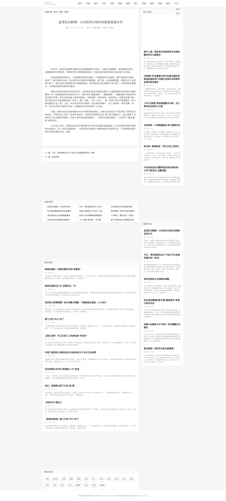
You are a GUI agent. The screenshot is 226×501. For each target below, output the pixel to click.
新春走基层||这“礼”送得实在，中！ (61, 286)
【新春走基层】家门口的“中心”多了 (62, 419)
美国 (63, 479)
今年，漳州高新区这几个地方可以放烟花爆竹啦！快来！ (74, 153)
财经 (120, 3)
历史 (144, 3)
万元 (69, 485)
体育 (112, 3)
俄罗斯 (78, 485)
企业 (86, 485)
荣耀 (93, 485)
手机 (108, 479)
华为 (116, 479)
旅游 (128, 3)
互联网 (102, 485)
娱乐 (96, 3)
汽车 (104, 3)
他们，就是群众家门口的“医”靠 (60, 386)
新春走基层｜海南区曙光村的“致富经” (63, 269)
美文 (178, 14)
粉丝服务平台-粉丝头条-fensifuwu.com (133, 496)
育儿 (136, 3)
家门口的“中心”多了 (54, 319)
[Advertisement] (90, 46)
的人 (93, 479)
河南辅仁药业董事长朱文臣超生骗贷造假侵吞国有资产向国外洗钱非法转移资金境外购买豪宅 (162, 79)
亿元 (123, 479)
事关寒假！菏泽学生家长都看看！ (160, 348)
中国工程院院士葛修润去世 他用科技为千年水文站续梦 (70, 352)
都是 (71, 479)
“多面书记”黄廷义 (53, 402)
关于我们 (81, 496)
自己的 (55, 479)
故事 (178, 9)
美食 (152, 3)
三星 (101, 479)
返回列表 (55, 157)
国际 (168, 3)
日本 (62, 485)
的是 (86, 479)
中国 (47, 479)
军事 (160, 3)
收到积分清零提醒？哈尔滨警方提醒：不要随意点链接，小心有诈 (75, 302)
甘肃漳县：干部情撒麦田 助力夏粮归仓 (162, 125)
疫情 (78, 479)
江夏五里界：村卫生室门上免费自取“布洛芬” (66, 336)
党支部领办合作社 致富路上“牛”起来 (62, 369)
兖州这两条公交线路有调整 (121, 207)
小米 (54, 485)
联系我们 (88, 496)
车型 (47, 485)
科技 (88, 3)
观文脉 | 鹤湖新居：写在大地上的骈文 (161, 146)
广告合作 (96, 496)
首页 (80, 3)
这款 (131, 479)
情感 (176, 3)
